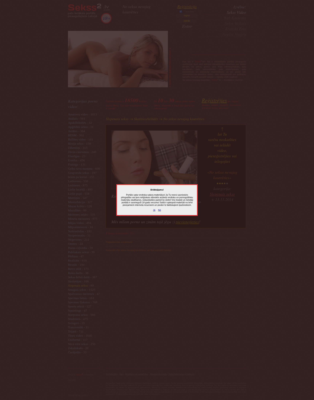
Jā (154, 210)
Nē (159, 210)
